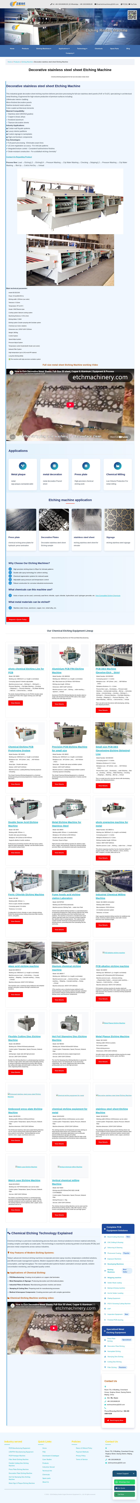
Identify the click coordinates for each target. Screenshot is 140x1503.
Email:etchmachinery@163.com (107, 4)
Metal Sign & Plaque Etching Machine (22, 1483)
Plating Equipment (114, 1298)
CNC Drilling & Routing (115, 1242)
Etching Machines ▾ (43, 48)
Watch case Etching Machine (24, 1180)
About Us (45, 1482)
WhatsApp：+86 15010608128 (81, 4)
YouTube (133, 4)
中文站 (124, 4)
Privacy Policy (81, 1456)
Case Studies (47, 1459)
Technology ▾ (82, 48)
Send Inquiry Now (116, 1420)
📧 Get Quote (120, 1488)
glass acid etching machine (23, 966)
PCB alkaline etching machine (112, 966)
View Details (15, 703)
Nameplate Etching (114, 1351)
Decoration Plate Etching (116, 1346)
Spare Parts (114, 48)
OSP (109, 1309)
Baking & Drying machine (116, 1288)
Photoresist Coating (118, 1253)
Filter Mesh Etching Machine (18, 1459)
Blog (128, 48)
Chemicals (99, 48)
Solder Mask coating (115, 1283)
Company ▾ (70, 53)
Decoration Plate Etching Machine (20, 1473)
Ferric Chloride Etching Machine (26, 894)
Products (25, 48)
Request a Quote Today (18, 619)
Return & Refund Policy (84, 1448)
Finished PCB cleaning (115, 1320)
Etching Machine (27, 62)
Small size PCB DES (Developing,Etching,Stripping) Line (113, 750)
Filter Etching (117, 1367)
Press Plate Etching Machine (19, 1469)
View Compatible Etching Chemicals (107, 595)
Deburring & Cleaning (115, 1247)
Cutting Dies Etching (115, 1362)
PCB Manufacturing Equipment (19, 1448)
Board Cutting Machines (119, 1237)
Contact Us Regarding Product (19, 157)
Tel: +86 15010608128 (60, 4)
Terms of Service (82, 1459)
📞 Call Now (120, 1494)
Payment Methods (82, 1452)
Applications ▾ (64, 48)
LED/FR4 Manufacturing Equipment (21, 1452)
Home (12, 48)
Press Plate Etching (119, 1340)
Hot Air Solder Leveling (115, 1293)
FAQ (44, 1452)
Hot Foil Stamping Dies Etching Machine (19, 1478)
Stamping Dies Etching (115, 1356)
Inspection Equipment (118, 1314)
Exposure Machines (114, 1259)
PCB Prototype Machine (17, 1456)
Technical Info (47, 1471)
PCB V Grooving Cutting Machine (119, 1303)
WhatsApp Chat (124, 1482)
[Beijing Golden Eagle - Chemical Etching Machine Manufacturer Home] (18, 4)
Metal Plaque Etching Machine (112, 1036)
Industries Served (48, 1467)
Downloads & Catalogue (50, 1456)
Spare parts (46, 1478)
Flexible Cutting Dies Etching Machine (19, 1464)
